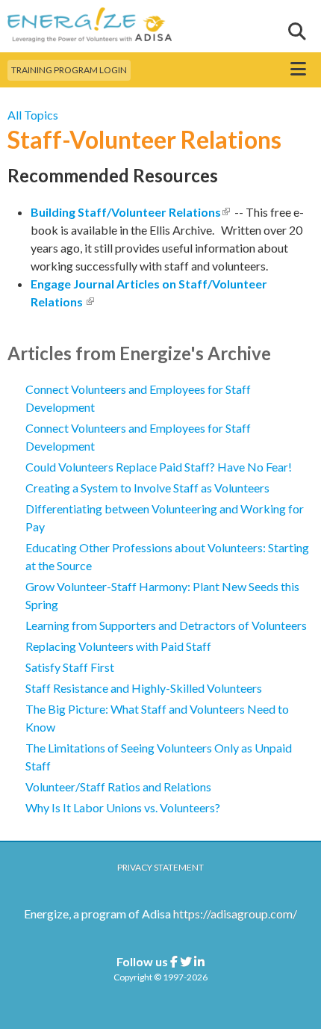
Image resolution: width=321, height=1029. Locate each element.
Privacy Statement (160, 867)
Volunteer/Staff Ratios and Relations (118, 786)
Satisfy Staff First (69, 667)
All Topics (32, 115)
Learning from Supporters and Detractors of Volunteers (166, 625)
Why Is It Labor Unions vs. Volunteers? (122, 807)
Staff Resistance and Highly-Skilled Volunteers (143, 688)
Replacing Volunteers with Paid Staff (118, 646)
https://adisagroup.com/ (235, 913)
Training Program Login (69, 69)
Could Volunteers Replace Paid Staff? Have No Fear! (158, 467)
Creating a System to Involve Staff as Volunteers (147, 487)
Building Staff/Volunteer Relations (130, 212)
